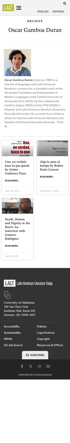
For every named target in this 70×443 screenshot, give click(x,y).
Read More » (12, 180)
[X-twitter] (30, 366)
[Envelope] (48, 366)
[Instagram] (39, 366)
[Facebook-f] (21, 366)
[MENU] (22, 7)
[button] (64, 3)
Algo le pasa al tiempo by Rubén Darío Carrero (51, 165)
